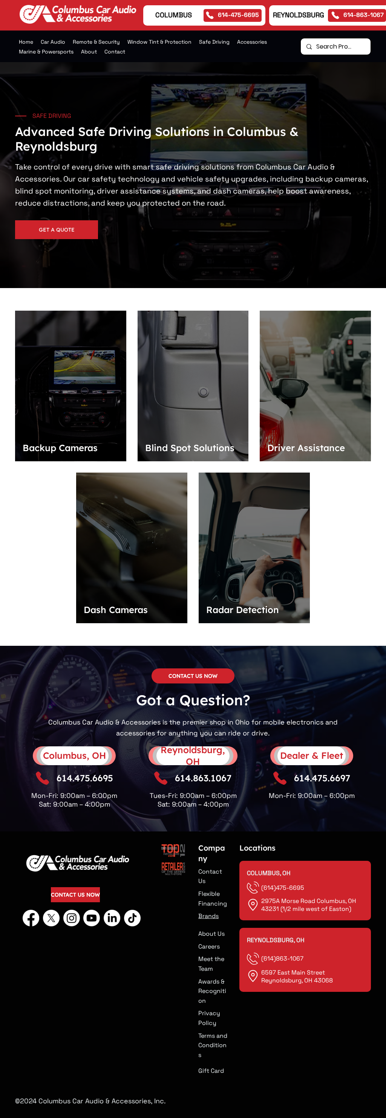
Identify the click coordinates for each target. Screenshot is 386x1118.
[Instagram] (71, 918)
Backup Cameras (60, 447)
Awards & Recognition (212, 991)
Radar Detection (242, 609)
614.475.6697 (322, 778)
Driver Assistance (306, 447)
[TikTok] (132, 918)
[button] (96, 41)
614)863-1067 (283, 958)
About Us (211, 934)
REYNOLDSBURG (298, 15)
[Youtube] (91, 918)
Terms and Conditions (212, 1045)
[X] (51, 918)
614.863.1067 (203, 778)
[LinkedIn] (112, 918)
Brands (208, 916)
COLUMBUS (173, 15)
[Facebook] (31, 918)
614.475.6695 (85, 778)
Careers (209, 946)
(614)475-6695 (283, 888)
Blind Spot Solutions (189, 447)
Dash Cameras (116, 609)
